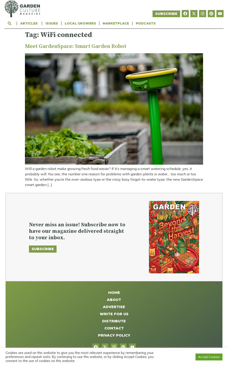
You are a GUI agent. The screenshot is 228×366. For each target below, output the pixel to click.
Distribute (114, 321)
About (114, 300)
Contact (114, 328)
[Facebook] (185, 13)
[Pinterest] (211, 13)
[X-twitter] (193, 13)
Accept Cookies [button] (209, 357)
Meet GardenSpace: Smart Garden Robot (75, 46)
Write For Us (114, 314)
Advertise (114, 307)
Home (114, 292)
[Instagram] (202, 13)
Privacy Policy (114, 335)
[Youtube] (220, 13)
